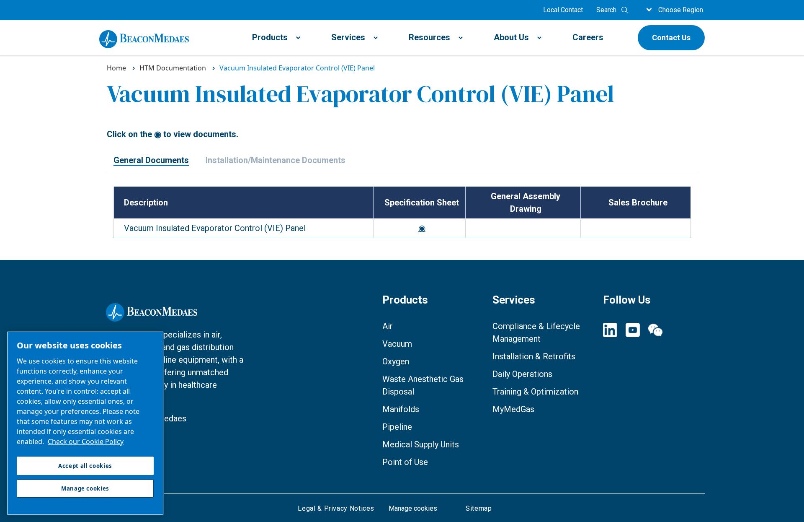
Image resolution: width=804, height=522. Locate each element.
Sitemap (479, 508)
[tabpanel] (402, 216)
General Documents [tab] (151, 160)
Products (270, 37)
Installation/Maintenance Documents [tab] (275, 160)
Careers (587, 37)
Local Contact (563, 10)
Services (348, 37)
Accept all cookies (85, 466)
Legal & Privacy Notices (336, 508)
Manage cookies (413, 508)
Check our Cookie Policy (86, 441)
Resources (429, 37)
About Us (511, 37)
